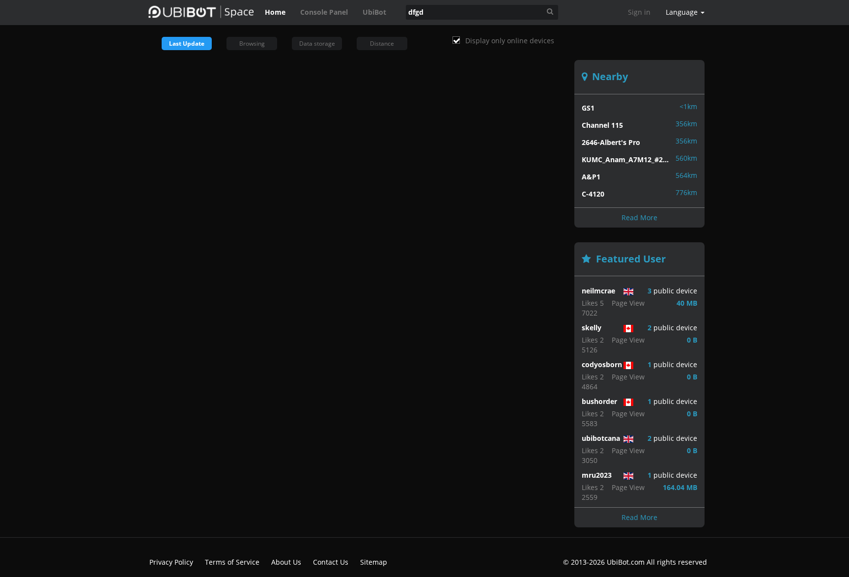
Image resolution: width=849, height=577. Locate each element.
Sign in (639, 12)
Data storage (317, 43)
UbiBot (374, 12)
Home (275, 12)
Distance (382, 43)
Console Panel (324, 12)
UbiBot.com (626, 562)
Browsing (252, 43)
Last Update (186, 43)
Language (683, 12)
